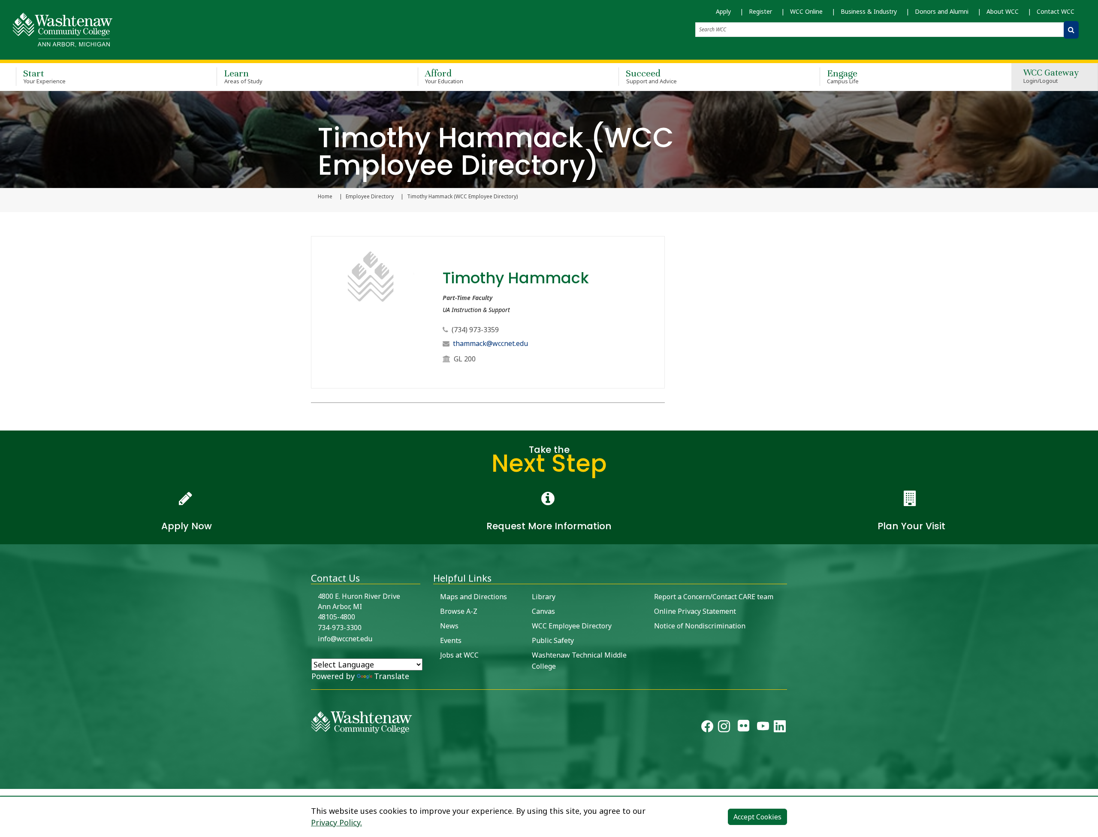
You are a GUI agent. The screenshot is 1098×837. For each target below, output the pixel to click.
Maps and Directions (473, 596)
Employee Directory (370, 196)
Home (325, 196)
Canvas (543, 611)
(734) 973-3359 (475, 329)
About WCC (1002, 11)
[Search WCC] (1071, 30)
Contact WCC (1055, 11)
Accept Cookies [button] (757, 817)
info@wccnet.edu (345, 638)
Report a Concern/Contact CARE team (713, 596)
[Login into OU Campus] (5, 781)
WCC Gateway (1051, 77)
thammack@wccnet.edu (490, 343)
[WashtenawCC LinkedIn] (779, 728)
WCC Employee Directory (572, 626)
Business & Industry (869, 11)
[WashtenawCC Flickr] (743, 728)
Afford (444, 76)
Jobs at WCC (459, 655)
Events (451, 640)
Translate (391, 676)
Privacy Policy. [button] (336, 822)
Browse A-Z (458, 611)
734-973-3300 (340, 627)
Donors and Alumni (941, 11)
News (449, 626)
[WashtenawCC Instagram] (724, 728)
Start (44, 76)
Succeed (651, 76)
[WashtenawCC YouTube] (763, 728)
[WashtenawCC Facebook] (707, 728)
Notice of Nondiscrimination (699, 626)
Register (760, 11)
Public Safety (553, 640)
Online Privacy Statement (695, 611)
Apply (723, 11)
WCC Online (806, 11)
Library (543, 596)
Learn (243, 76)
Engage (843, 76)
